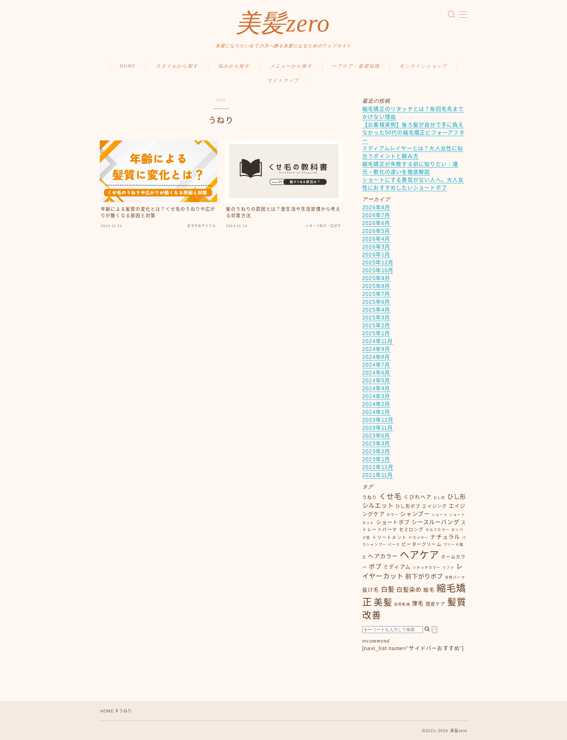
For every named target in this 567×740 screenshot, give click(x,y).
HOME (128, 66)
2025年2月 (376, 325)
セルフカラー (438, 530)
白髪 (388, 589)
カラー (393, 515)
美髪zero (283, 23)
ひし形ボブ (407, 506)
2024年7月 (376, 365)
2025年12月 (378, 262)
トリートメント (389, 537)
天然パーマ (455, 577)
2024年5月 (376, 380)
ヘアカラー (383, 556)
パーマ (394, 544)
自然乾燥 (402, 604)
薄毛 (418, 603)
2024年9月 (376, 349)
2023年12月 (378, 420)
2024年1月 (376, 412)
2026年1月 (376, 254)
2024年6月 (376, 373)
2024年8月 (376, 357)
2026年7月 (376, 215)
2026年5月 (376, 231)
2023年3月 (376, 443)
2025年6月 (376, 302)
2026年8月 (376, 207)
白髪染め (409, 589)
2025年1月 (376, 333)
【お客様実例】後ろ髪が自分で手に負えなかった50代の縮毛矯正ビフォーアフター (413, 132)
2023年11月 (377, 428)
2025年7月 (376, 294)
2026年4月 (376, 239)
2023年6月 (376, 436)
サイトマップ (283, 80)
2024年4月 (376, 388)
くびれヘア (418, 497)
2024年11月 (377, 341)
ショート (439, 515)
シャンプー (415, 514)
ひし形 (439, 498)
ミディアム (397, 567)
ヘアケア (419, 554)
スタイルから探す (177, 66)
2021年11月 (377, 475)
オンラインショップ (423, 66)
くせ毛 (390, 496)
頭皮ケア (436, 604)
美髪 (383, 602)
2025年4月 (376, 310)
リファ (448, 567)
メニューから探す (291, 66)
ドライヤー (419, 538)
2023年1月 (376, 459)
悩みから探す (234, 66)
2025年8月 (376, 286)
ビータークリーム (422, 544)
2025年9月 (376, 278)
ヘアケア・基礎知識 (356, 66)
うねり (369, 497)
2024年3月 (376, 396)
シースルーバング (435, 522)
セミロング (411, 529)
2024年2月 (376, 404)
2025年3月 (376, 317)
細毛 (428, 590)
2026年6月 (376, 223)
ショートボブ (393, 522)
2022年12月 (378, 467)
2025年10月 (378, 270)
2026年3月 (376, 247)
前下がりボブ (424, 576)
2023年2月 (376, 451)
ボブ (375, 566)
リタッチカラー (426, 567)
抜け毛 (370, 590)
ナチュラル (445, 537)
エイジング (434, 506)
